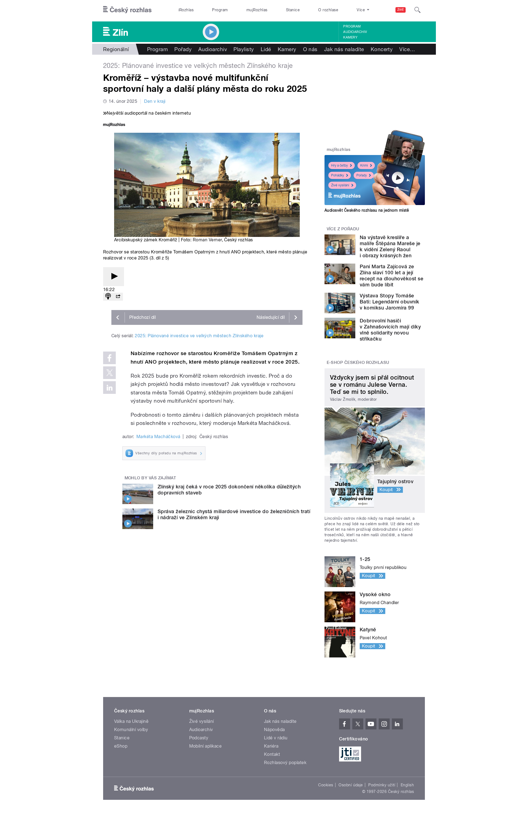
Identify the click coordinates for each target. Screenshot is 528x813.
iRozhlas (186, 10)
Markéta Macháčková (158, 436)
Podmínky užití (381, 785)
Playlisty (243, 49)
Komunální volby (131, 729)
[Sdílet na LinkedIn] (109, 387)
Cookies (325, 785)
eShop (120, 746)
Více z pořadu (343, 228)
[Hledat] (417, 10)
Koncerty (382, 49)
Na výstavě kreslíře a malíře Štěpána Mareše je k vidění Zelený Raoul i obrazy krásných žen (390, 246)
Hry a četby (339, 165)
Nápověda (274, 729)
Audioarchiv (355, 32)
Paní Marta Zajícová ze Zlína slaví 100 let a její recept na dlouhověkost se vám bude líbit (391, 275)
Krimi (364, 165)
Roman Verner (207, 239)
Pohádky (337, 175)
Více (407, 49)
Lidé (266, 49)
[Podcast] (108, 297)
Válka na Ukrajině (131, 721)
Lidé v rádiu (276, 737)
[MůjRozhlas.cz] (114, 125)
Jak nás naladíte (344, 49)
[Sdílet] (118, 297)
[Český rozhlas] (127, 10)
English (407, 785)
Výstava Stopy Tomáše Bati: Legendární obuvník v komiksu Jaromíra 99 (389, 302)
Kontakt (272, 754)
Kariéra (271, 746)
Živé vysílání (340, 185)
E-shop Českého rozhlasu (358, 362)
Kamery (350, 37)
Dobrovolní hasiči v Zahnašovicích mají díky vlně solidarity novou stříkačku (390, 330)
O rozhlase (328, 10)
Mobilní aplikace (205, 746)
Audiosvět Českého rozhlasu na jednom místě (366, 210)
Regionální (116, 49)
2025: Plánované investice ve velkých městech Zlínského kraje (199, 335)
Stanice (293, 10)
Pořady (183, 49)
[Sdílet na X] (109, 372)
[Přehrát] (113, 276)
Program (220, 10)
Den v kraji (154, 101)
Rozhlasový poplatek (285, 762)
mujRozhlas (257, 10)
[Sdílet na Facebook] (109, 358)
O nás (310, 49)
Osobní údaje (351, 785)
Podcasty (198, 737)
